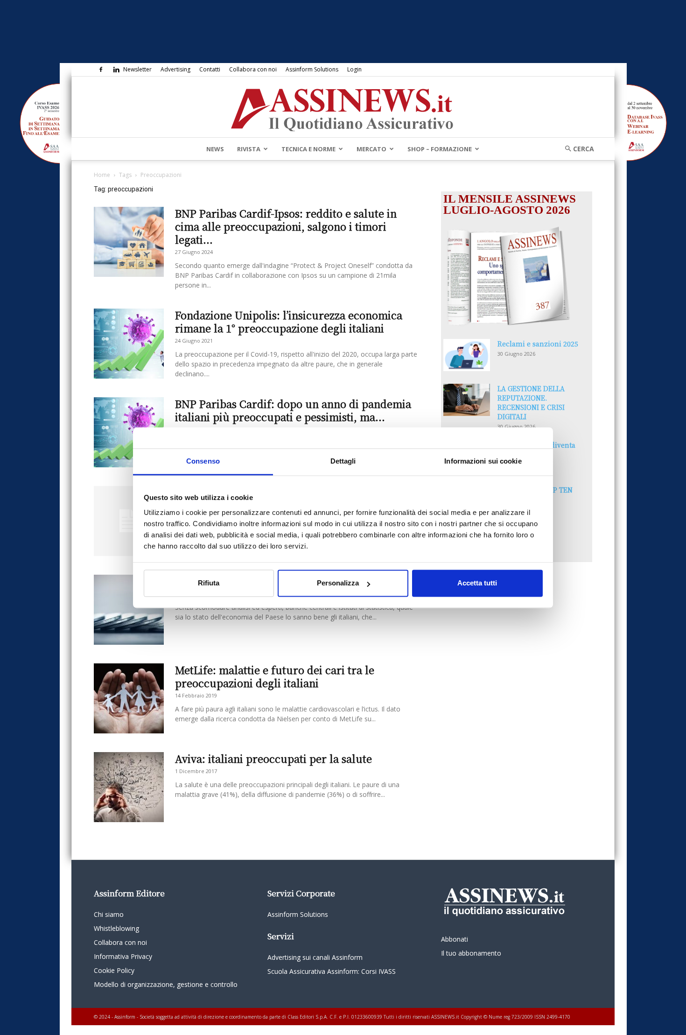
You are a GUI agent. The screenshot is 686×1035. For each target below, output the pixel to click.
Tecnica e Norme (308, 149)
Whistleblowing (116, 928)
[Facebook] (101, 69)
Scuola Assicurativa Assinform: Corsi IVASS (331, 971)
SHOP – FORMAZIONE (439, 149)
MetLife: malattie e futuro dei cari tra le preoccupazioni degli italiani (274, 676)
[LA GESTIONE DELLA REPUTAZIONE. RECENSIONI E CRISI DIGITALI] (466, 400)
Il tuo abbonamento (471, 953)
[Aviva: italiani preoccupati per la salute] (129, 787)
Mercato (371, 149)
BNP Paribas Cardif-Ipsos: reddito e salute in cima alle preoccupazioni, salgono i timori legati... (286, 226)
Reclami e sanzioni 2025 (537, 343)
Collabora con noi (253, 69)
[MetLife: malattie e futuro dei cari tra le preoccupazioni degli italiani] (129, 698)
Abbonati (454, 939)
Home (102, 175)
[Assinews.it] (343, 107)
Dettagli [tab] (343, 461)
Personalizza (338, 583)
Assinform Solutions (312, 69)
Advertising (175, 69)
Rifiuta (208, 583)
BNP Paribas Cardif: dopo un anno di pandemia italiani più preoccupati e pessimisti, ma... (293, 410)
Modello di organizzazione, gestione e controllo (166, 984)
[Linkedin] (116, 69)
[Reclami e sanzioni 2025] (466, 355)
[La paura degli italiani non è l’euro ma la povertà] (129, 610)
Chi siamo (109, 914)
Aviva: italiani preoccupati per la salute (273, 758)
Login (354, 69)
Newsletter (137, 69)
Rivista (248, 149)
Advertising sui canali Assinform (315, 957)
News (215, 149)
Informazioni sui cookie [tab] (482, 461)
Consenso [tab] (203, 461)
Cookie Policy (114, 970)
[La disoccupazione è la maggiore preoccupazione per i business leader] (129, 521)
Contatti (209, 69)
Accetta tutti (477, 583)
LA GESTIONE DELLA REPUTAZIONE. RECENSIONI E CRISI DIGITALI (531, 402)
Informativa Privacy (123, 956)
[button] (576, 148)
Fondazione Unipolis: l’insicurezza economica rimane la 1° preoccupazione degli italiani (288, 321)
